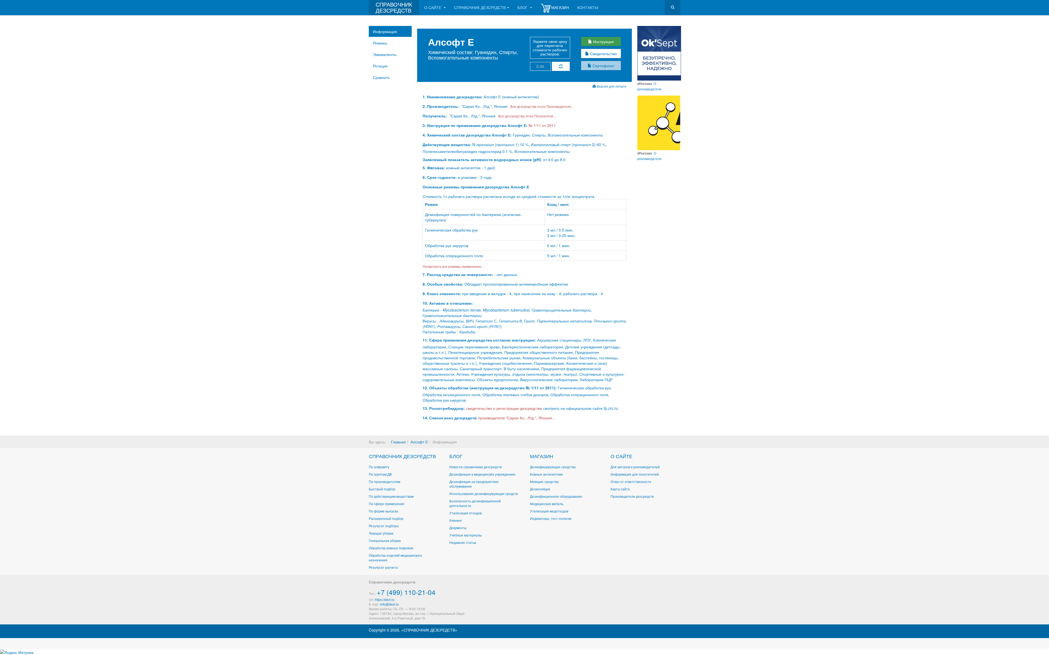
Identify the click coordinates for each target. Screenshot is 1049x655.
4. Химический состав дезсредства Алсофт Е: (467, 135)
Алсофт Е (419, 441)
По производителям (384, 481)
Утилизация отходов (465, 513)
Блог (523, 7)
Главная (398, 441)
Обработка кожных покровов (391, 548)
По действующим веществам (391, 496)
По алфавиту (379, 466)
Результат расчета (383, 567)
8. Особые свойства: (443, 284)
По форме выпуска (383, 511)
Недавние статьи (462, 542)
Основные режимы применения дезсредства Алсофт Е (476, 186)
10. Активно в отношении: (448, 303)
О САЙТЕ (621, 456)
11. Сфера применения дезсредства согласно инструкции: (479, 340)
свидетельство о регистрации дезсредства (504, 408)
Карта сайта (620, 489)
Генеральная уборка (385, 540)
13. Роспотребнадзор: (444, 408)
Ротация (380, 66)
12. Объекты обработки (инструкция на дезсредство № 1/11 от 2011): (490, 387)
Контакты (587, 7)
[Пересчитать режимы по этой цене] (561, 66)
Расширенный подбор (386, 518)
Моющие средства (544, 481)
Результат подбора (384, 525)
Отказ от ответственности (631, 481)
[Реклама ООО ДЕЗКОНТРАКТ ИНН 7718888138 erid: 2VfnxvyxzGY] (658, 122)
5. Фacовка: (434, 167)
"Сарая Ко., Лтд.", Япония (484, 106)
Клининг (455, 520)
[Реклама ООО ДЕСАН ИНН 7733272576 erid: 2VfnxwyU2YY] (659, 52)
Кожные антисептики (546, 474)
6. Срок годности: (440, 177)
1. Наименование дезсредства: (453, 96)
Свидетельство (603, 53)
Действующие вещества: (447, 144)
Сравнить (381, 77)
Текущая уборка (381, 533)
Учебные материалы (465, 535)
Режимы (380, 43)
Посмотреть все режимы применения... (453, 266)
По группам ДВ (380, 474)
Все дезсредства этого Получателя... (526, 116)
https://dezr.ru (384, 599)
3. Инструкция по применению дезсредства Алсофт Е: (475, 125)
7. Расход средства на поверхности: (458, 274)
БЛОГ (455, 456)
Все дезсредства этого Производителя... (541, 106)
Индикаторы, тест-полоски (550, 518)
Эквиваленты (384, 54)
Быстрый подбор (382, 489)
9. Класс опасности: (442, 293)
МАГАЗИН (541, 456)
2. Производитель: (441, 106)
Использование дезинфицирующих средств (483, 493)
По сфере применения (386, 503)
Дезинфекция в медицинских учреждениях (482, 474)
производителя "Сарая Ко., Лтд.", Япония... (516, 417)
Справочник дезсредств (480, 7)
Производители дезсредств (632, 496)
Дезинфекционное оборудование (556, 496)
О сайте (433, 7)
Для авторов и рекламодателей (635, 466)
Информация (385, 31)
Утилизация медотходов (549, 511)
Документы (458, 527)
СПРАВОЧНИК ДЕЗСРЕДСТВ (402, 456)
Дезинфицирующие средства (553, 466)
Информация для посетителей (635, 474)
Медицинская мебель (546, 503)
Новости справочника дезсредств (475, 466)
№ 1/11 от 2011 (542, 125)
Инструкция (603, 41)
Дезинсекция (540, 489)
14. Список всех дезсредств (450, 417)
